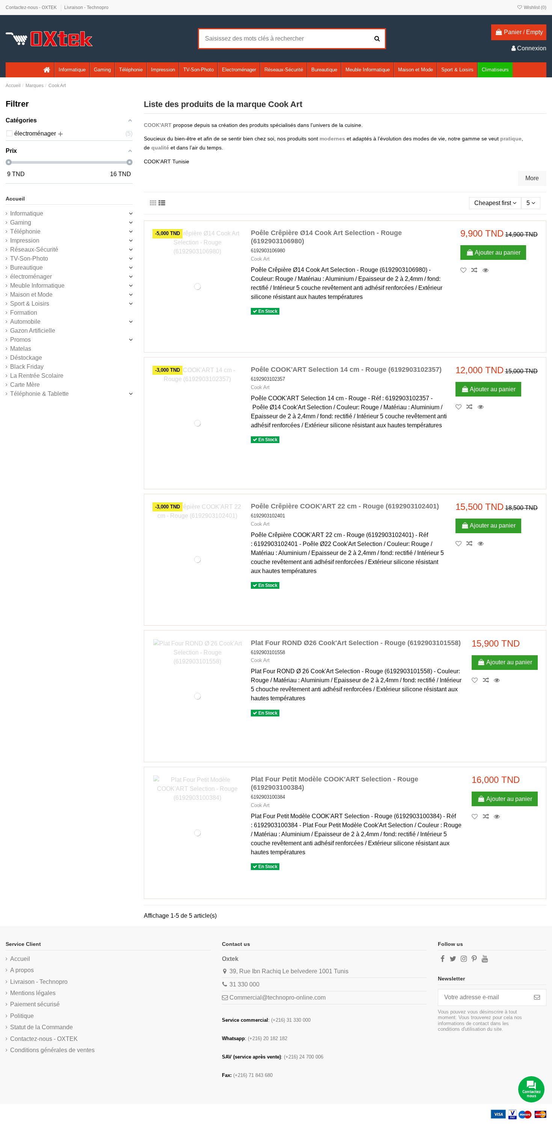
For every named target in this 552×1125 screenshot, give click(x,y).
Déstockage (26, 357)
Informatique (26, 213)
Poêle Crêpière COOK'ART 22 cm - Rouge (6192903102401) (345, 506)
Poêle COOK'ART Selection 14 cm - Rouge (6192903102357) (346, 369)
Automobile (25, 321)
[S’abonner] (537, 997)
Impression (24, 240)
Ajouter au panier (497, 252)
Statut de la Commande (41, 1027)
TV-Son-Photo (29, 258)
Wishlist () (534, 7)
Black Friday (27, 366)
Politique (22, 1016)
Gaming (20, 222)
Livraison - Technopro (86, 7)
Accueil (15, 199)
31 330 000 (244, 984)
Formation (23, 312)
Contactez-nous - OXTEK (32, 7)
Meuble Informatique (37, 285)
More (532, 178)
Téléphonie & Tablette (39, 394)
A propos (22, 970)
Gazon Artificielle (32, 330)
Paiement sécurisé (35, 1004)
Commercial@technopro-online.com (277, 997)
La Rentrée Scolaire (36, 375)
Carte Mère (25, 385)
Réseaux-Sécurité (34, 249)
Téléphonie (25, 231)
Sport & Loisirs (29, 303)
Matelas (20, 348)
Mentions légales (33, 993)
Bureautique (26, 267)
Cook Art (260, 259)
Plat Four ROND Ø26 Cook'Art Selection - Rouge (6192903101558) (356, 643)
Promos (20, 339)
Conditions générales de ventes (52, 1050)
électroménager (31, 276)
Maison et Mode (31, 294)
